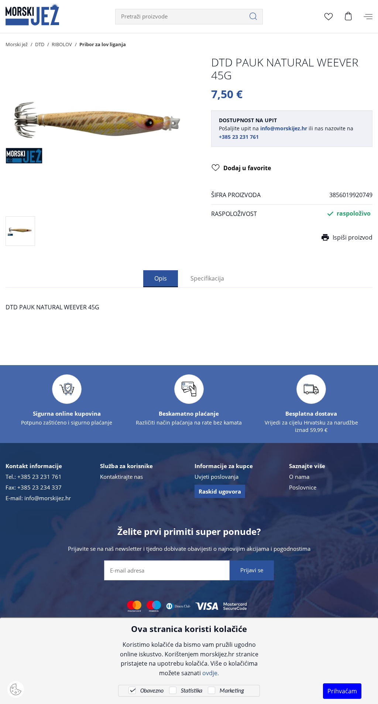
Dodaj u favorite (247, 168)
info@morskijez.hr (47, 498)
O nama (299, 476)
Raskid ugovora (220, 491)
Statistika (191, 691)
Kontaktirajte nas (121, 476)
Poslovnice (302, 487)
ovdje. (210, 673)
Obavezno (152, 691)
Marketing (232, 691)
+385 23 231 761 (39, 476)
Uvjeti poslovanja (216, 476)
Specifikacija (207, 278)
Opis (160, 278)
